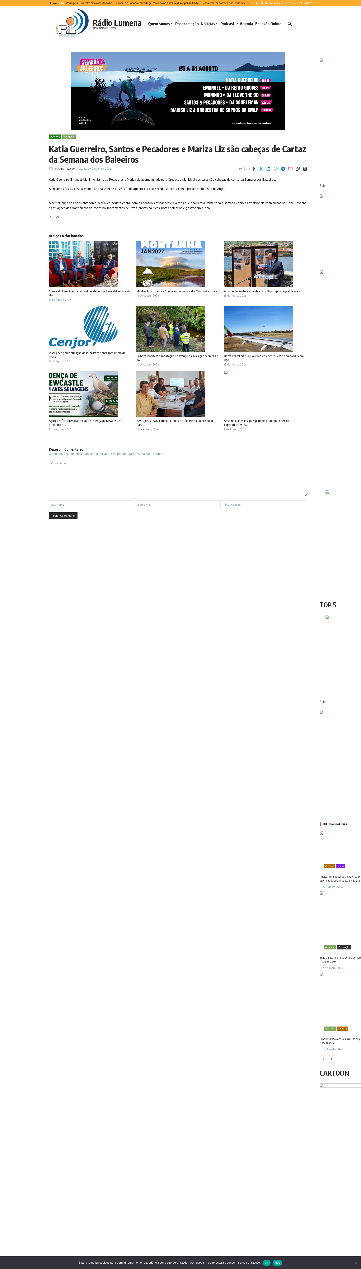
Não (277, 1262)
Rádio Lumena (117, 22)
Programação (187, 23)
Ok (267, 1262)
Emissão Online (268, 23)
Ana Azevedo (67, 168)
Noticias (208, 23)
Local (341, 866)
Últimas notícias (335, 824)
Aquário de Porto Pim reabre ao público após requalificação (262, 291)
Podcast (227, 23)
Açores (55, 137)
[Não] (356, 1263)
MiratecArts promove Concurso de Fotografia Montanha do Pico (177, 291)
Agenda (246, 23)
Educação (344, 947)
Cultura (329, 866)
